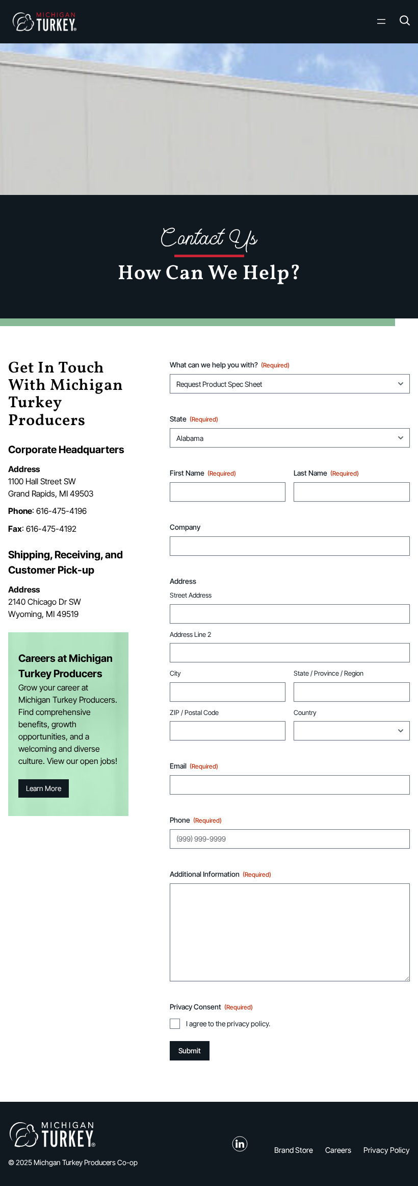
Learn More (43, 788)
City (175, 673)
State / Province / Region (328, 673)
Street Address (191, 595)
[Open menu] (381, 21)
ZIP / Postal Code (194, 712)
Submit (189, 1050)
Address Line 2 (190, 634)
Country (305, 712)
